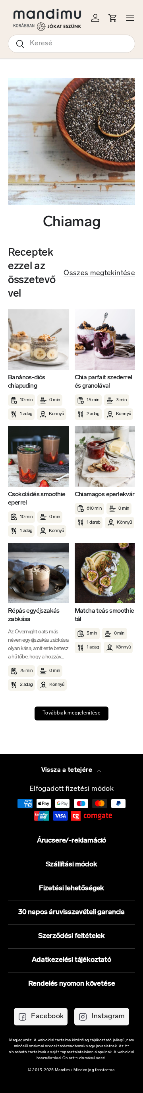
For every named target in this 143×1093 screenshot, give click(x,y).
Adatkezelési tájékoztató (71, 960)
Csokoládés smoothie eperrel (37, 498)
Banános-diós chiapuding (26, 382)
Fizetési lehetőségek (71, 888)
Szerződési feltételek (71, 936)
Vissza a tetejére (67, 770)
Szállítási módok (71, 864)
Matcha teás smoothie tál (104, 615)
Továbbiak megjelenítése (71, 713)
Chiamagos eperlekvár (105, 494)
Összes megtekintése (99, 273)
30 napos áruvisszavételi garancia (71, 912)
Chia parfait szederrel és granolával (103, 382)
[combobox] (71, 43)
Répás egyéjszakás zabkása (34, 615)
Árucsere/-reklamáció (71, 841)
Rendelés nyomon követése (71, 984)
